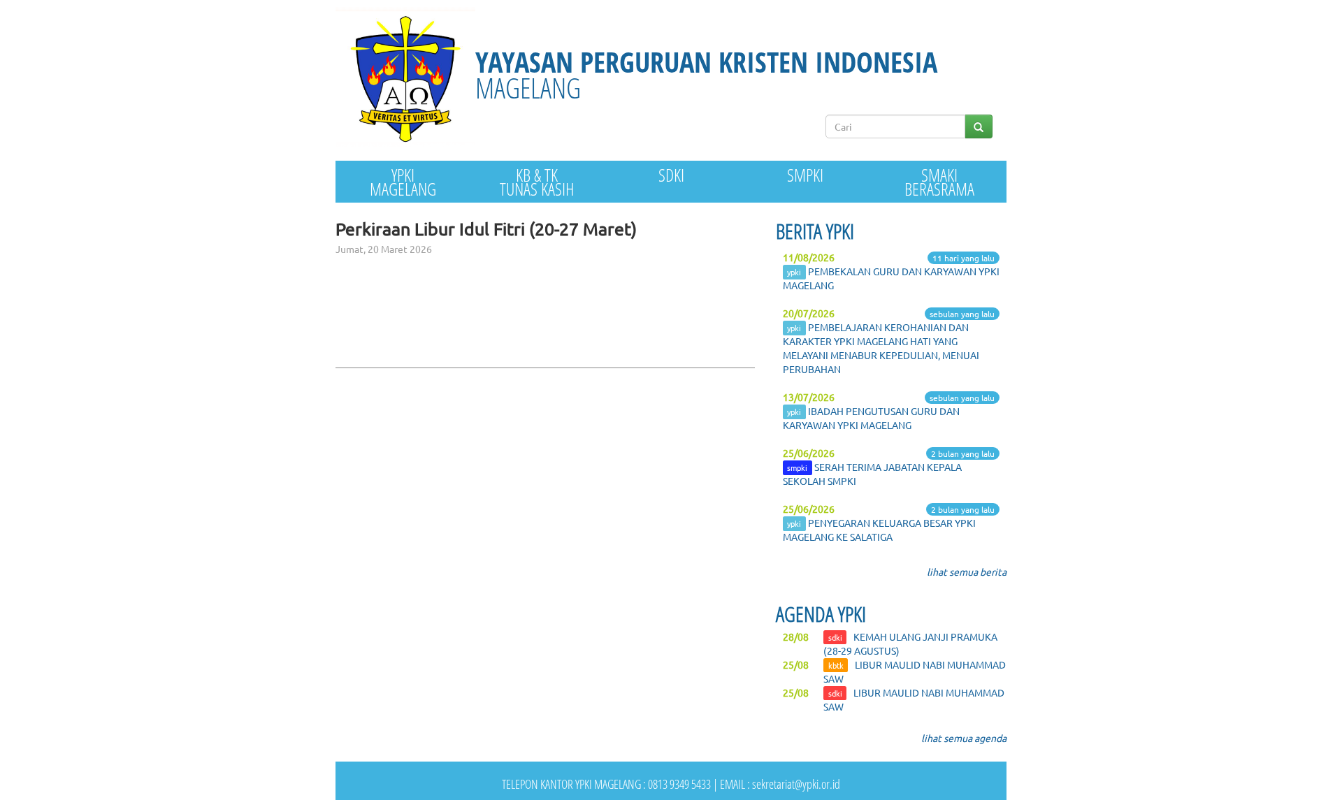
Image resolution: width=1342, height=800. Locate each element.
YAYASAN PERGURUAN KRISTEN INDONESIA (706, 75)
